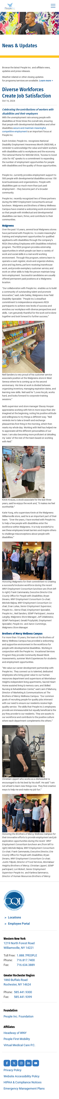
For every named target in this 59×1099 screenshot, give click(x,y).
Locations (14, 917)
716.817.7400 (26, 960)
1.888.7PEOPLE (27, 955)
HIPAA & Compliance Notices (22, 1082)
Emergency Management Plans (24, 1088)
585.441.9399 (23, 997)
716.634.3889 (26, 965)
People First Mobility (17, 1039)
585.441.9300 (23, 992)
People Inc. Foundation (18, 1016)
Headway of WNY (15, 1033)
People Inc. (10, 7)
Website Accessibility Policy (21, 1076)
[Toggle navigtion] (53, 6)
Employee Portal (19, 923)
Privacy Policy (12, 1070)
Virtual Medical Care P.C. (19, 1045)
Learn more (45, 80)
